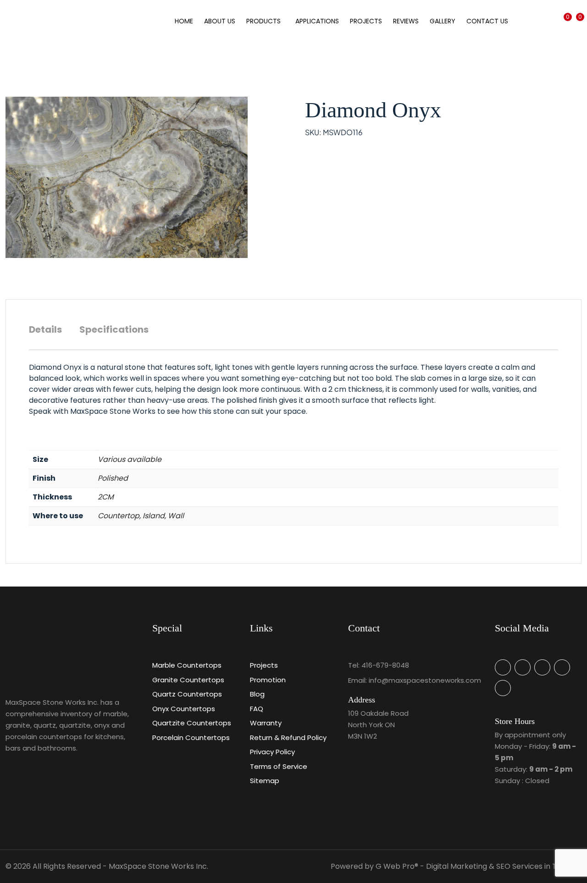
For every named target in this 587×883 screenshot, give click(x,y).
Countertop (118, 515)
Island (154, 515)
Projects (366, 21)
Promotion (268, 680)
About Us (219, 21)
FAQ (256, 708)
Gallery (442, 21)
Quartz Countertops (187, 694)
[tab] (45, 334)
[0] (563, 48)
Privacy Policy (272, 752)
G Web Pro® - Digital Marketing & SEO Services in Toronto (478, 866)
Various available (129, 459)
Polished (113, 478)
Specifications (114, 329)
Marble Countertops (187, 665)
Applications (317, 21)
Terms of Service (278, 766)
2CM (106, 497)
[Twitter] (542, 667)
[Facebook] (562, 667)
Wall (176, 515)
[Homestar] (503, 667)
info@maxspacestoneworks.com (425, 680)
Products (263, 21)
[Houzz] (523, 667)
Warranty (266, 723)
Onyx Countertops (183, 708)
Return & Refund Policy (288, 737)
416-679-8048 (385, 665)
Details (45, 329)
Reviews (406, 21)
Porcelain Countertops (191, 737)
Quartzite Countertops (191, 723)
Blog (257, 694)
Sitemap (264, 780)
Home (184, 21)
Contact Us (487, 21)
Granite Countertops (188, 680)
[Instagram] (503, 688)
